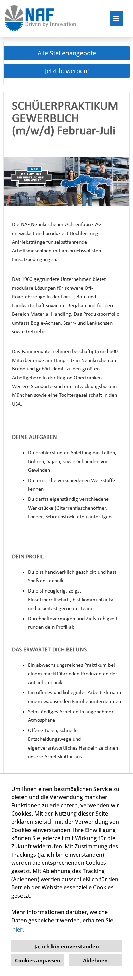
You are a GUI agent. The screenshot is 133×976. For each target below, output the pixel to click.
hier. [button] (18, 929)
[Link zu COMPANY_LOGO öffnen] (40, 18)
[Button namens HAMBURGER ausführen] (116, 18)
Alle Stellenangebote (67, 53)
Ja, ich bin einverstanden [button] (66, 946)
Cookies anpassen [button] (37, 960)
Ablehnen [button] (95, 960)
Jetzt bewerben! (67, 71)
